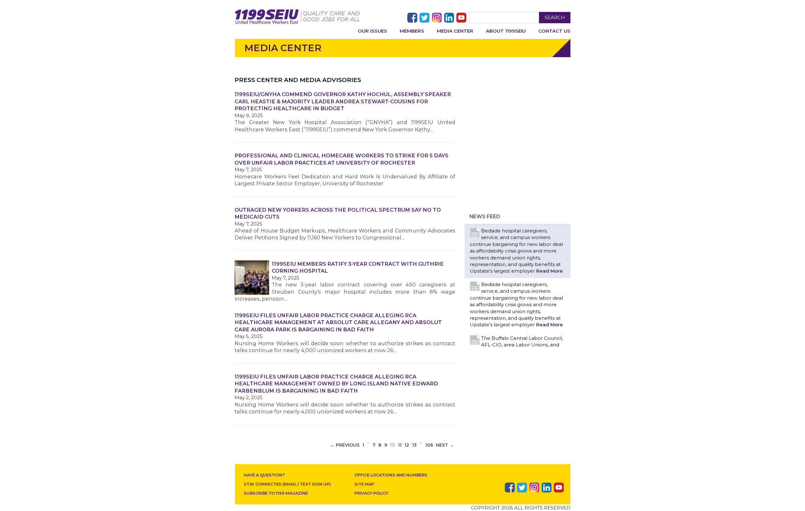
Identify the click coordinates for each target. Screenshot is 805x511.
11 (400, 445)
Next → (445, 445)
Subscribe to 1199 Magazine (276, 493)
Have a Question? (264, 475)
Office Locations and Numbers (390, 475)
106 (429, 445)
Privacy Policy (371, 493)
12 (406, 445)
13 (414, 445)
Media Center (455, 31)
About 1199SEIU (506, 31)
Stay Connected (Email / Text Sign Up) (287, 484)
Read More (549, 271)
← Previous (344, 445)
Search (555, 17)
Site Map (364, 484)
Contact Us (554, 31)
